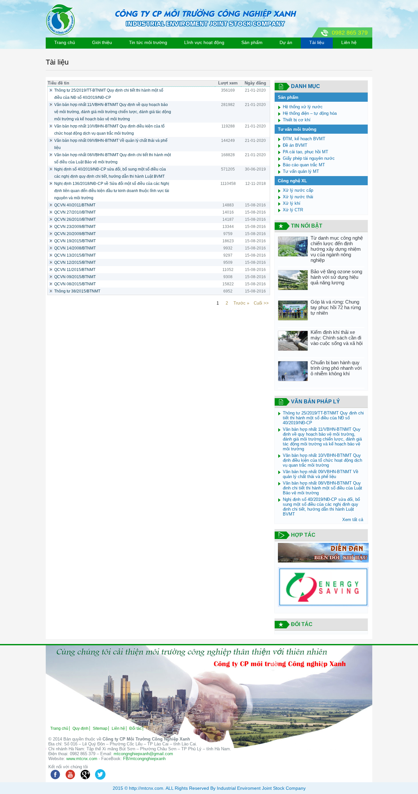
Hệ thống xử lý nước (303, 106)
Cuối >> (261, 303)
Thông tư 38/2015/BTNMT (77, 291)
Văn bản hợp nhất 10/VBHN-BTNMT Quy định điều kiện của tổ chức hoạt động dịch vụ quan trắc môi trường (109, 130)
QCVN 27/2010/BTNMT (75, 212)
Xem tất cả (352, 519)
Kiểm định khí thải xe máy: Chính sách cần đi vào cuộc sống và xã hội (336, 337)
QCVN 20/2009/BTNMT (75, 234)
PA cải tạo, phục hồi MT (305, 151)
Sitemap (100, 728)
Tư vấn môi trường (297, 129)
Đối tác (135, 728)
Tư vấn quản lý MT (301, 171)
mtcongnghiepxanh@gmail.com (143, 753)
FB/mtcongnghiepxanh (144, 758)
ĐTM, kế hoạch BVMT (304, 138)
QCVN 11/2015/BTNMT (74, 269)
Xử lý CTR (293, 209)
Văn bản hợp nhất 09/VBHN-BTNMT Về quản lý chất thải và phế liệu (111, 144)
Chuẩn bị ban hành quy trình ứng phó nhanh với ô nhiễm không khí (336, 368)
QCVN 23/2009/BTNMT (75, 226)
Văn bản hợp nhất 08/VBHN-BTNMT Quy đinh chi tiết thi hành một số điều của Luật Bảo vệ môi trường (112, 158)
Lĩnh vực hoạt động (204, 42)
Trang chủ (64, 42)
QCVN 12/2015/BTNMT (75, 262)
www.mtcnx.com (81, 758)
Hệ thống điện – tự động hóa (310, 113)
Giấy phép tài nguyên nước (309, 158)
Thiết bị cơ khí (297, 119)
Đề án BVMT (295, 145)
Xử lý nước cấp (298, 190)
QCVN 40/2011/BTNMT (74, 205)
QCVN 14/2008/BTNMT (75, 248)
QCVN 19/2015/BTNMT (75, 241)
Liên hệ (349, 42)
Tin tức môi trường (148, 42)
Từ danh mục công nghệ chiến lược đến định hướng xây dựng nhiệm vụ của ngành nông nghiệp (337, 249)
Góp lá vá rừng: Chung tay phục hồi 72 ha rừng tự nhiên (336, 307)
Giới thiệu (102, 42)
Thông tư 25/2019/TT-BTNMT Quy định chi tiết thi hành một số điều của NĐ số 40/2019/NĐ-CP (108, 94)
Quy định (80, 728)
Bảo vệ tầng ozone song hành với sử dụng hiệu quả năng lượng (336, 277)
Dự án (286, 42)
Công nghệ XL (292, 180)
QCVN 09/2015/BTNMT (75, 277)
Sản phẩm (252, 42)
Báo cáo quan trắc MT (304, 164)
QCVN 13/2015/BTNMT (75, 255)
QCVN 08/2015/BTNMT (75, 284)
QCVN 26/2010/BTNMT (75, 219)
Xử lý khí (291, 203)
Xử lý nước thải (298, 196)
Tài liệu (316, 42)
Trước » (241, 303)
